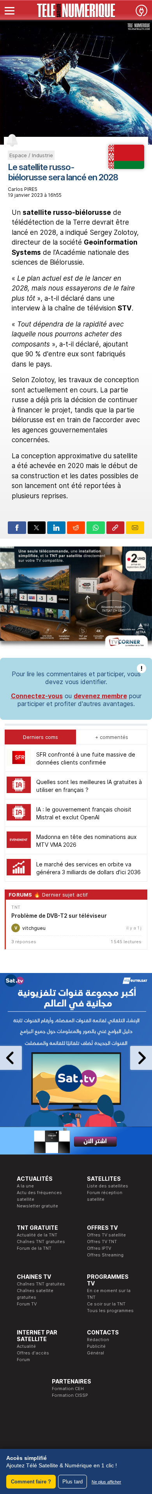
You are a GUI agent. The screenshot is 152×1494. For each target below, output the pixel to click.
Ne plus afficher (106, 1481)
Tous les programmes (110, 1310)
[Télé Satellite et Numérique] (76, 11)
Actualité (26, 1346)
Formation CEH (68, 1388)
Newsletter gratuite (37, 1206)
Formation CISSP (70, 1395)
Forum (23, 1359)
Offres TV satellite (106, 1235)
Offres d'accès (33, 1353)
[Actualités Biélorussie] (126, 167)
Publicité (96, 1346)
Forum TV (27, 1304)
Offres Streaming (105, 1255)
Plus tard (72, 1482)
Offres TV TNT (102, 1241)
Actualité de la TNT (37, 1235)
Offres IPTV (99, 1248)
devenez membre (100, 696)
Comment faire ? (31, 1482)
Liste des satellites (107, 1186)
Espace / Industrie (31, 155)
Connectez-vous (37, 696)
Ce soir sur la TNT (106, 1304)
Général (95, 1353)
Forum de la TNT (34, 1248)
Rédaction (98, 1339)
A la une (25, 1186)
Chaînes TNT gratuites (41, 1241)
